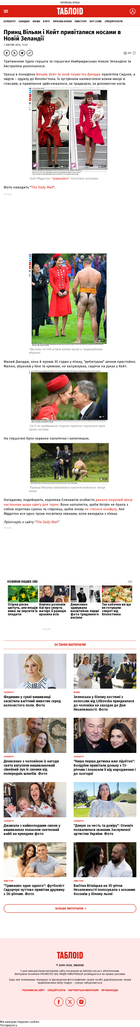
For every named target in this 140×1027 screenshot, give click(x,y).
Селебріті (9, 21)
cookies (34, 1022)
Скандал (24, 21)
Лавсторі (81, 21)
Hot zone (96, 21)
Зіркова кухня (62, 21)
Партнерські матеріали (83, 990)
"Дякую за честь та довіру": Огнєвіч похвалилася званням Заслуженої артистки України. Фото (103, 829)
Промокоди (109, 990)
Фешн (36, 21)
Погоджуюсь (8, 1025)
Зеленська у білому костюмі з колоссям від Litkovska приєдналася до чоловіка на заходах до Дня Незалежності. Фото (104, 703)
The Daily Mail (42, 187)
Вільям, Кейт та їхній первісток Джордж (69, 74)
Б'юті (46, 21)
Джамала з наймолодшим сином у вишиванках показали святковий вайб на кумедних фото (32, 829)
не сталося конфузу (101, 509)
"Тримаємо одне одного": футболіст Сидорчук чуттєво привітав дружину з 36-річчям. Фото (34, 890)
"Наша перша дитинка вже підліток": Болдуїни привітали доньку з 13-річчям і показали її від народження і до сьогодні (105, 767)
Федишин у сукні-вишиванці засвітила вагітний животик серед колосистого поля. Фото (32, 701)
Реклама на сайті (33, 990)
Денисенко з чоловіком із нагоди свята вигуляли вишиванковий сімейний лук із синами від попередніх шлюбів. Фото (31, 767)
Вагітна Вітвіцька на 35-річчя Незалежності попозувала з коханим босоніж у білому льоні (104, 890)
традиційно (60, 178)
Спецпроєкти (113, 21)
